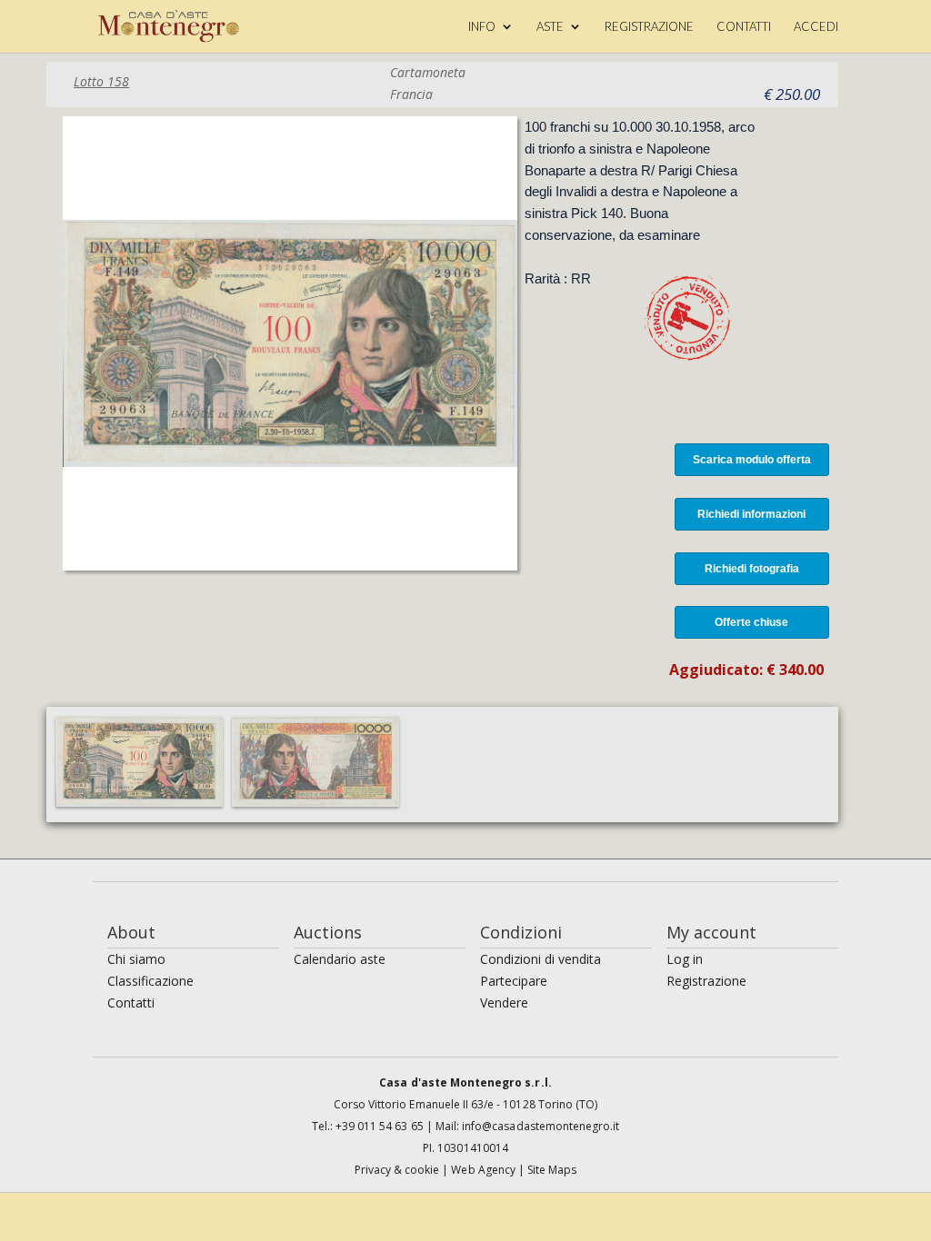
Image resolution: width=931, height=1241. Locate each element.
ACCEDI (816, 27)
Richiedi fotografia (752, 568)
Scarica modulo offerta (752, 459)
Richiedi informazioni (751, 514)
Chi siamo (136, 959)
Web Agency (484, 1169)
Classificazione (150, 980)
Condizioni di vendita (540, 959)
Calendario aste (339, 959)
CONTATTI (743, 27)
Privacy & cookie (399, 1169)
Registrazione (706, 980)
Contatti (131, 1002)
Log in (684, 959)
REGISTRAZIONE (649, 27)
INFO (482, 27)
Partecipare (513, 980)
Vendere (504, 1002)
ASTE (550, 27)
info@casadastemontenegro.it (540, 1126)
